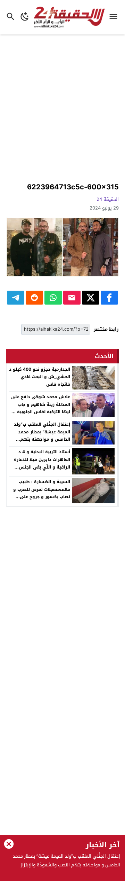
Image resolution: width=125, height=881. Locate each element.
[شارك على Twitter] (91, 297)
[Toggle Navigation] (115, 17)
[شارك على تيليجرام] (16, 297)
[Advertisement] (62, 109)
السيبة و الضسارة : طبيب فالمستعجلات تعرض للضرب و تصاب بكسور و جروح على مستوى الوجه (41, 493)
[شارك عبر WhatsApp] (53, 297)
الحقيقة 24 (108, 199)
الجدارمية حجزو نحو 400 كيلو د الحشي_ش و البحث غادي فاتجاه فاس (39, 376)
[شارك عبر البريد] (72, 297)
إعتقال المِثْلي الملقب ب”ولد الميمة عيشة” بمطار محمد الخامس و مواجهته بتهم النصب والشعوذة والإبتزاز (42, 435)
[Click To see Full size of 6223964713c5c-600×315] (62, 247)
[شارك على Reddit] (34, 297)
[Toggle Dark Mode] (25, 17)
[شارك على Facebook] (109, 297)
